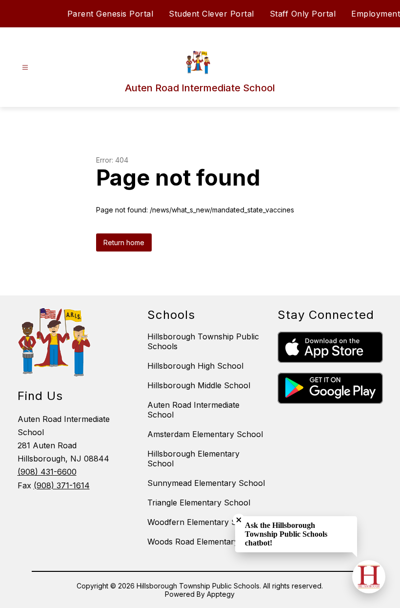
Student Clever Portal (211, 14)
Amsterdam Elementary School (205, 434)
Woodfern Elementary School (202, 522)
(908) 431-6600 (47, 472)
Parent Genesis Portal (110, 14)
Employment (375, 14)
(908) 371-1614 (62, 485)
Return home (123, 242)
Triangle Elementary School (198, 502)
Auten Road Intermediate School (193, 409)
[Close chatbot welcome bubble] (239, 520)
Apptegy (221, 594)
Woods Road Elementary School (207, 541)
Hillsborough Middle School (198, 385)
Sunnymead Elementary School (206, 483)
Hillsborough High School (195, 366)
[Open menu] (25, 67)
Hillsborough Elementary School (193, 458)
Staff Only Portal (303, 14)
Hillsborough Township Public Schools (203, 341)
